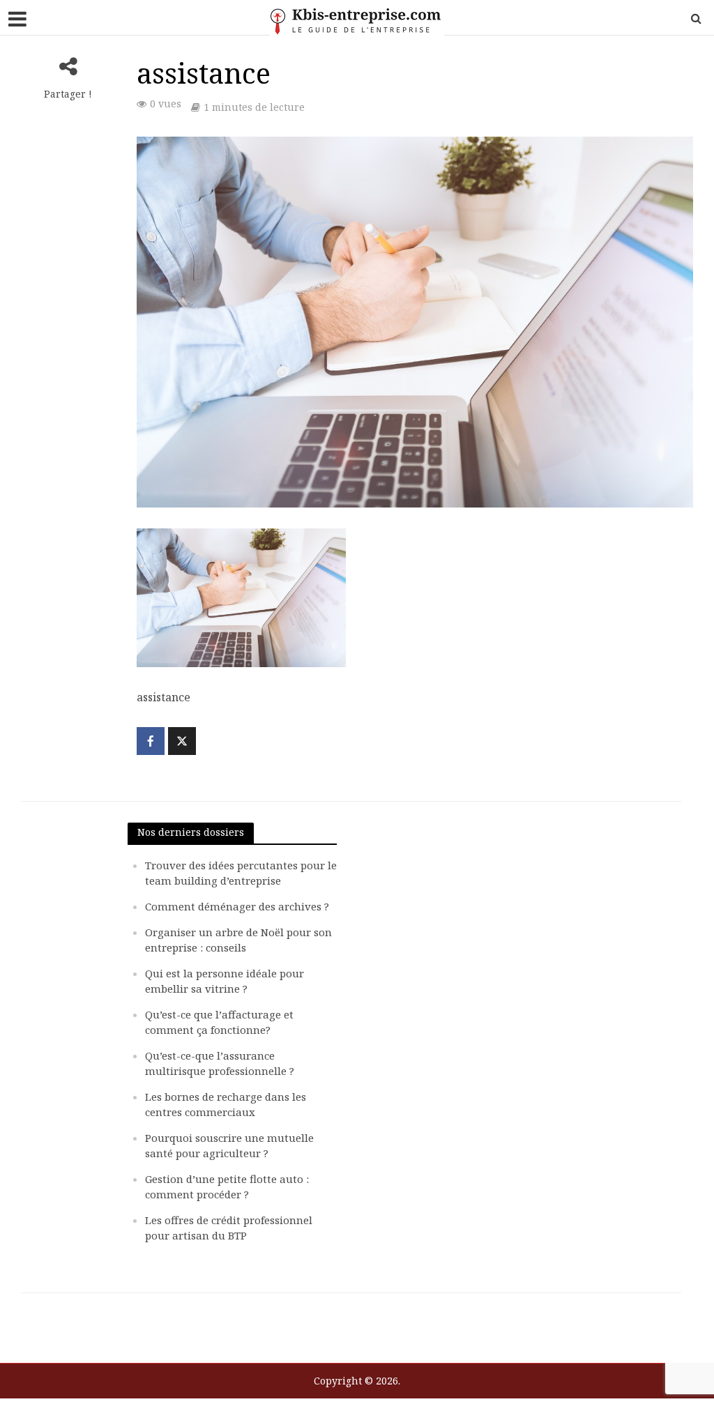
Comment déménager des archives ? (237, 906)
